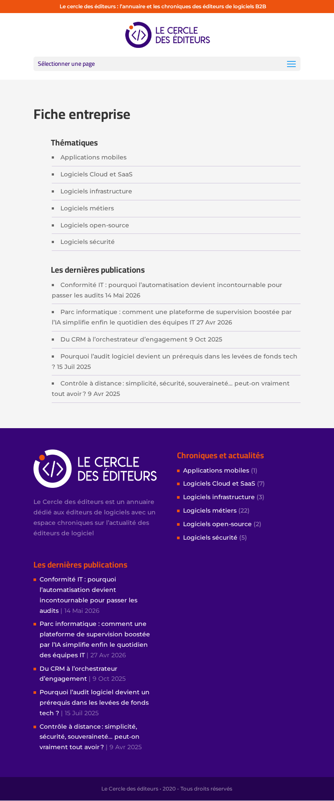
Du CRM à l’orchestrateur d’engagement (123, 339)
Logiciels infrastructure (96, 191)
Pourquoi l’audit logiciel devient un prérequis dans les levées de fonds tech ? (95, 702)
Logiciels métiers (87, 208)
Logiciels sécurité (87, 242)
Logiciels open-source (94, 225)
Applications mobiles (93, 157)
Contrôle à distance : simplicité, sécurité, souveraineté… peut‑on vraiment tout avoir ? (90, 737)
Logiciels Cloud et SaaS (96, 174)
